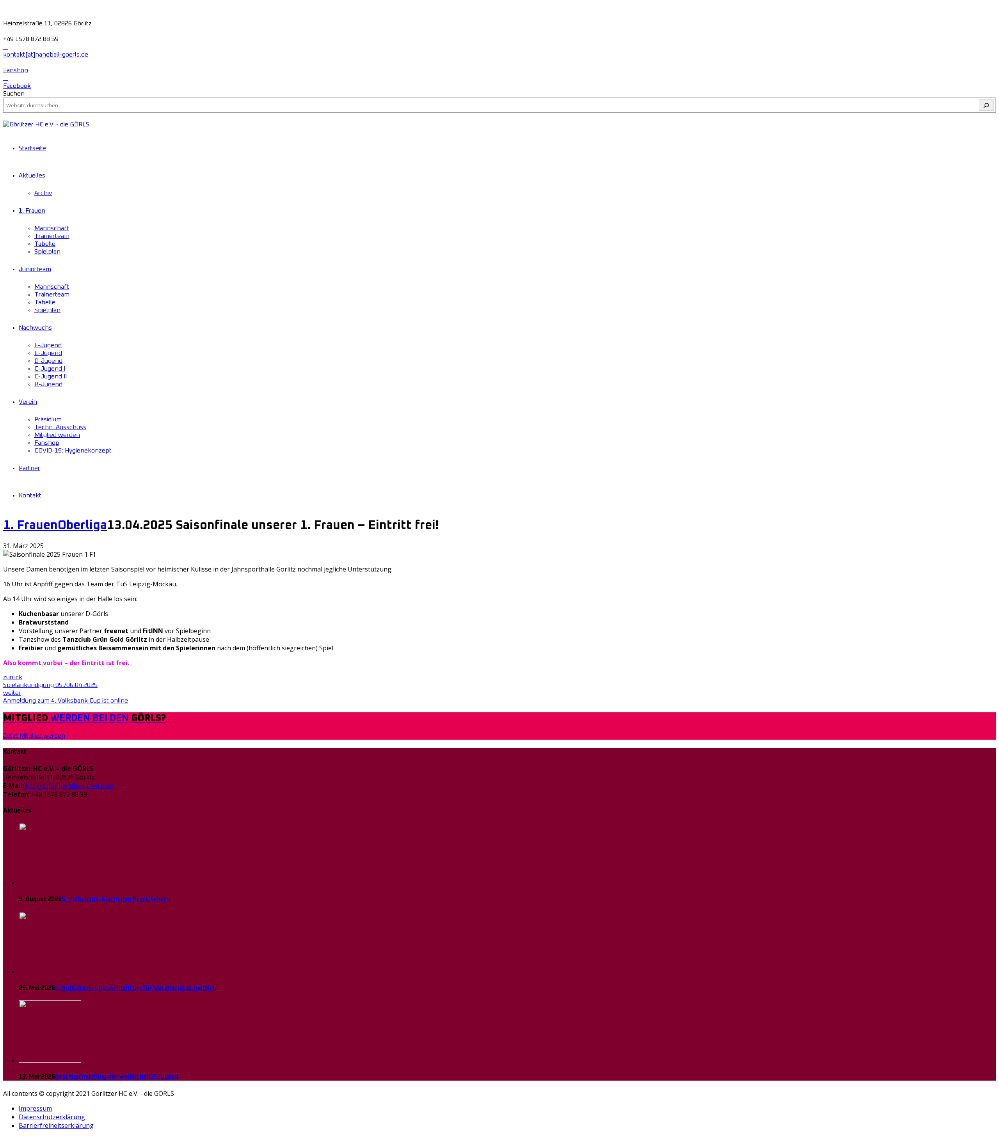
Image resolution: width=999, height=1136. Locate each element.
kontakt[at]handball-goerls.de (69, 785)
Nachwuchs (35, 328)
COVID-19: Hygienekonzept (73, 450)
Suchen (14, 94)
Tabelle (44, 244)
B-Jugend (48, 384)
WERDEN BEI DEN (84, 718)
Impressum (35, 1108)
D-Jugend (48, 361)
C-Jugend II (50, 376)
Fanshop (46, 443)
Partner (29, 468)
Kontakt (30, 495)
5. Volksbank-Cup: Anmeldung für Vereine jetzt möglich (135, 988)
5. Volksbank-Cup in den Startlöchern (116, 899)
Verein (28, 402)
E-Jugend (48, 353)
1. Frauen (32, 211)
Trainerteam (51, 236)
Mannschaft (51, 228)
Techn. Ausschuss (60, 427)
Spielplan (47, 251)
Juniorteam (35, 269)
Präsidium (48, 419)
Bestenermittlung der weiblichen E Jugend (116, 1077)
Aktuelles (32, 175)
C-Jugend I (49, 369)
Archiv (43, 193)
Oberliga (82, 525)
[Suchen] (986, 105)
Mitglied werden (57, 435)
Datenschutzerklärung (52, 1117)
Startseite (32, 148)
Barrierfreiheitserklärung (56, 1125)
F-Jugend (48, 345)
